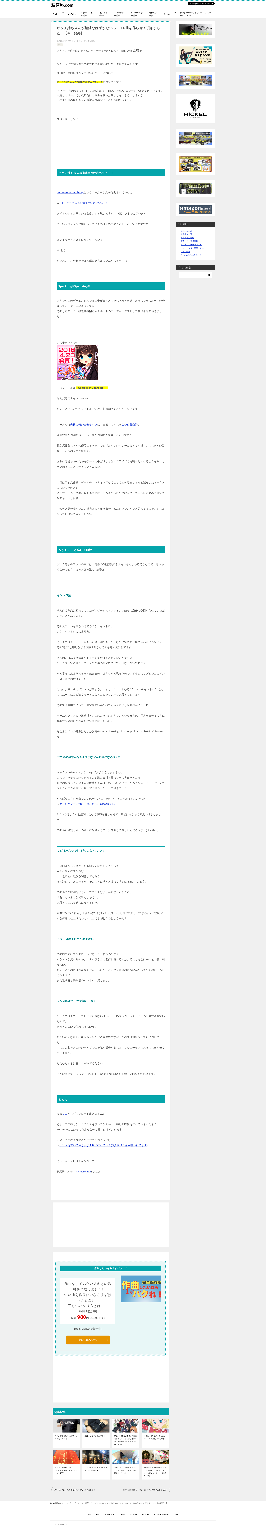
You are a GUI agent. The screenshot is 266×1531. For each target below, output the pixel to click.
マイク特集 (185, 252)
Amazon (145, 1514)
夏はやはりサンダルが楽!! (94, 1436)
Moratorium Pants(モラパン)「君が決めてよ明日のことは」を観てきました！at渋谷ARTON (155, 1472)
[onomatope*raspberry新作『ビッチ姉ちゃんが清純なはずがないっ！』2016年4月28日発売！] (77, 377)
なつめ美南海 (130, 424)
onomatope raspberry (70, 192)
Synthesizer (109, 1514)
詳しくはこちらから (88, 1340)
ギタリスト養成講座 (87, 14)
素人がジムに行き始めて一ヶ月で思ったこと (66, 1437)
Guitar (97, 1514)
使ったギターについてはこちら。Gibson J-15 (87, 803)
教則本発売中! (103, 14)
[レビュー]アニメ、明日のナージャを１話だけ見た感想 (155, 1437)
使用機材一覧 (186, 234)
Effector (122, 1514)
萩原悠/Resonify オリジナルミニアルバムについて (196, 14)
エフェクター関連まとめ (191, 244)
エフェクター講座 (119, 14)
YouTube (72, 14)
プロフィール (186, 231)
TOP (60, 1503)
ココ (65, 1113)
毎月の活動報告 (187, 238)
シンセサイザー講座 (137, 14)
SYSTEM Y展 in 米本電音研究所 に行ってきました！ (74, 1490)
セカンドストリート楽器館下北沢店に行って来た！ (96, 1469)
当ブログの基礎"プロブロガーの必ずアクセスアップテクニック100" (66, 1470)
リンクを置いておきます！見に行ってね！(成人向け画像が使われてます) (103, 1145)
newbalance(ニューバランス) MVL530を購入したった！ (145, 1490)
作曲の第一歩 (153, 14)
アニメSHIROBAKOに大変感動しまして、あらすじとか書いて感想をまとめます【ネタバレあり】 (125, 1440)
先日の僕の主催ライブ (83, 424)
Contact (166, 14)
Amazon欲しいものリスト (192, 255)
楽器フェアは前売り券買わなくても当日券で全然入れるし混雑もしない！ (125, 1470)
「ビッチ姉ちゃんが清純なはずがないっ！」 (85, 203)
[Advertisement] (111, 141)
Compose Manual (160, 1514)
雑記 (59, 45)
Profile (55, 14)
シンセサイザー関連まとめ (192, 248)
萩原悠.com (62, 5)
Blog (89, 1514)
